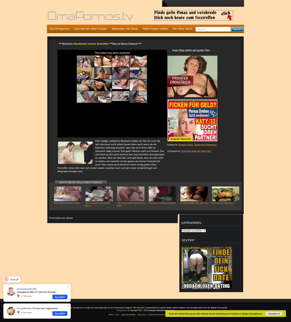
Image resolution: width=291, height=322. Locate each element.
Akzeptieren (274, 313)
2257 (117, 315)
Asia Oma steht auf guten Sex (196, 151)
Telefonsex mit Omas (124, 28)
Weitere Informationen (252, 313)
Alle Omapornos (59, 28)
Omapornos (121, 310)
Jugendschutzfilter (128, 315)
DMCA (111, 315)
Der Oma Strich (182, 28)
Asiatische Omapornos (205, 144)
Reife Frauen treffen (155, 28)
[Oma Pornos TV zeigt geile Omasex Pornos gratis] (91, 17)
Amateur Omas (185, 144)
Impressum (142, 315)
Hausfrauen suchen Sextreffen (91, 43)
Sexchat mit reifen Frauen (90, 28)
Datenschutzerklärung (157, 315)
